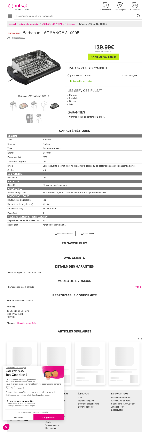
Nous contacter (52, 425)
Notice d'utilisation (64, 233)
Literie (48, 422)
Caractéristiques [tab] (74, 130)
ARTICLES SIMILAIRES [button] (74, 331)
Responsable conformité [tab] (74, 295)
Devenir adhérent (86, 406)
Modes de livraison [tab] (74, 281)
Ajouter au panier (105, 56)
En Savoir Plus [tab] (74, 243)
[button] (106, 6)
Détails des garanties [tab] (74, 266)
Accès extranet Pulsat (121, 400)
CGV (80, 397)
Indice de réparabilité (121, 397)
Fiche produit (88, 233)
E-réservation (117, 409)
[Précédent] (141, 338)
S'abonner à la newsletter (123, 403)
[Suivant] (138, 338)
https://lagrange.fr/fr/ (26, 323)
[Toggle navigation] (10, 16)
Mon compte (50, 428)
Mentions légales (86, 400)
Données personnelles (88, 403)
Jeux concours (118, 406)
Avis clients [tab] (74, 258)
